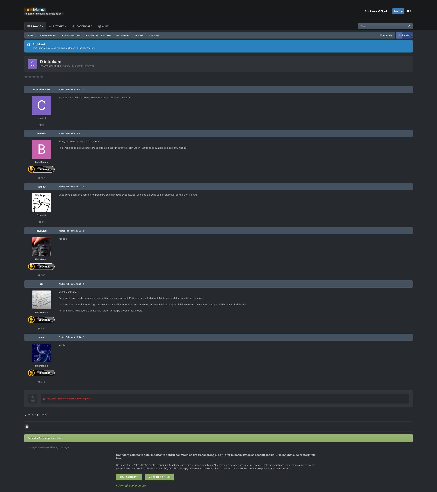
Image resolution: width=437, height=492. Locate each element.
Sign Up (398, 11)
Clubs (106, 26)
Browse (36, 26)
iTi (41, 283)
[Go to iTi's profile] (41, 299)
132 (42, 178)
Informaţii (89, 65)
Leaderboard (83, 26)
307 (42, 275)
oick (41, 337)
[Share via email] (26, 426)
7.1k (42, 381)
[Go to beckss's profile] (41, 149)
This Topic (397, 26)
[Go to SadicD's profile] (41, 202)
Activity (58, 26)
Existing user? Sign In (377, 11)
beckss (41, 133)
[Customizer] (409, 11)
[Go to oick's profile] (41, 353)
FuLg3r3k (41, 230)
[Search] (409, 26)
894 (42, 328)
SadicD (41, 186)
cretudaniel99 (51, 65)
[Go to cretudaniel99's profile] (32, 64)
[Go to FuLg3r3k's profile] (41, 246)
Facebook (407, 35)
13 (42, 222)
